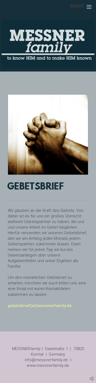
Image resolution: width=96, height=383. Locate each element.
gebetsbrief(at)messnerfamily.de (40, 305)
